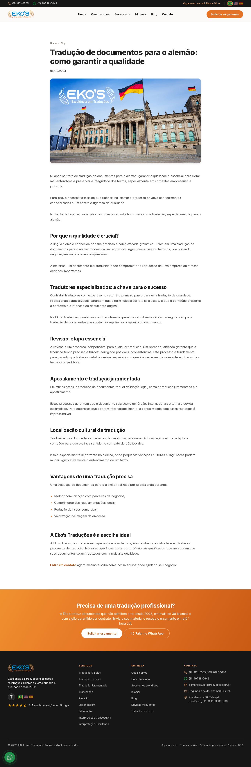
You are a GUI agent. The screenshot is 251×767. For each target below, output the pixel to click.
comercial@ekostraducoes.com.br (209, 684)
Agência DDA (235, 745)
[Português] (230, 3)
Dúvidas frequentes (143, 704)
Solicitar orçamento (225, 14)
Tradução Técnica (90, 679)
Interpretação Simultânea (94, 724)
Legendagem (87, 704)
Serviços (120, 14)
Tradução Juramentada (93, 685)
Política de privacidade (213, 745)
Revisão (84, 698)
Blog (154, 14)
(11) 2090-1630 (217, 672)
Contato (167, 14)
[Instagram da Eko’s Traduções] (11, 696)
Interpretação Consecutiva (95, 717)
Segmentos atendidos (144, 685)
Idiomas (140, 14)
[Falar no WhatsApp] (9, 757)
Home (82, 14)
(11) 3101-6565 (20, 3)
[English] (236, 3)
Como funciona (140, 679)
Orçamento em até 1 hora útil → (201, 3)
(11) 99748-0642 (47, 3)
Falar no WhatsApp (149, 633)
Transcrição (86, 691)
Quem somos (100, 14)
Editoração (85, 711)
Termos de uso (189, 745)
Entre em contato (63, 565)
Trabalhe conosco (142, 711)
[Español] (241, 3)
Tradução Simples (90, 672)
